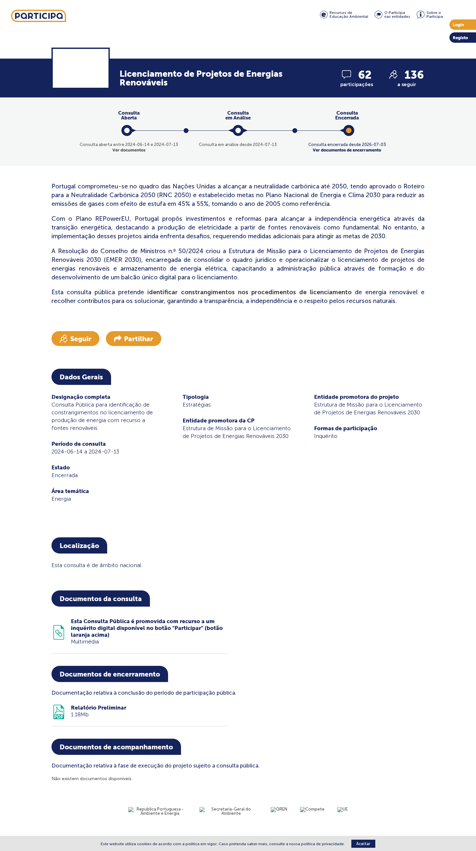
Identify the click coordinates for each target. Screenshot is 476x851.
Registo (460, 37)
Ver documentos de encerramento (347, 150)
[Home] (38, 16)
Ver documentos (128, 150)
